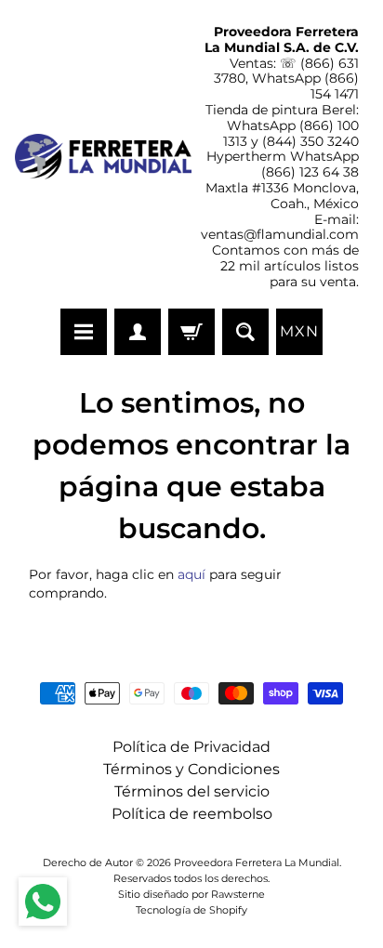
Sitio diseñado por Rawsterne (191, 894)
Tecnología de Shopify (191, 909)
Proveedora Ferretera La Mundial (256, 862)
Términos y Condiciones (191, 769)
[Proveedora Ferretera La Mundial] (103, 156)
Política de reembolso (192, 814)
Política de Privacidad (191, 747)
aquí (191, 574)
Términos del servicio (192, 791)
